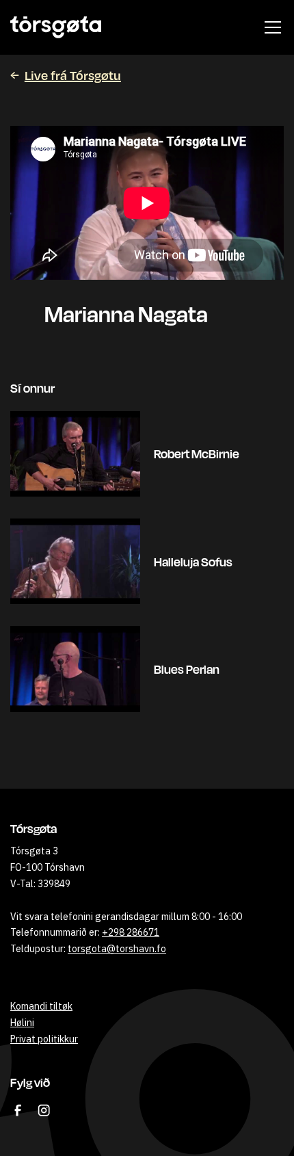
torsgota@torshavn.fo (117, 949)
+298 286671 (130, 932)
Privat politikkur (44, 1039)
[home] (55, 27)
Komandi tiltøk (41, 1006)
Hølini (22, 1022)
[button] (270, 27)
